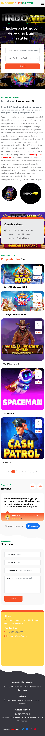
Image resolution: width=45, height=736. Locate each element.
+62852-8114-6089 (15, 632)
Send (13, 599)
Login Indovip (22, 273)
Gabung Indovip (23, 339)
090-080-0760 (24, 714)
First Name (11, 554)
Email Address (12, 570)
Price (9, 58)
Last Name (11, 562)
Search (23, 66)
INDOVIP (17, 3)
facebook (34, 526)
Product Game (13, 50)
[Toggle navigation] (42, 3)
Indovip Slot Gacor (22, 682)
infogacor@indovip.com (17, 636)
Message (10, 578)
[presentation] (33, 486)
